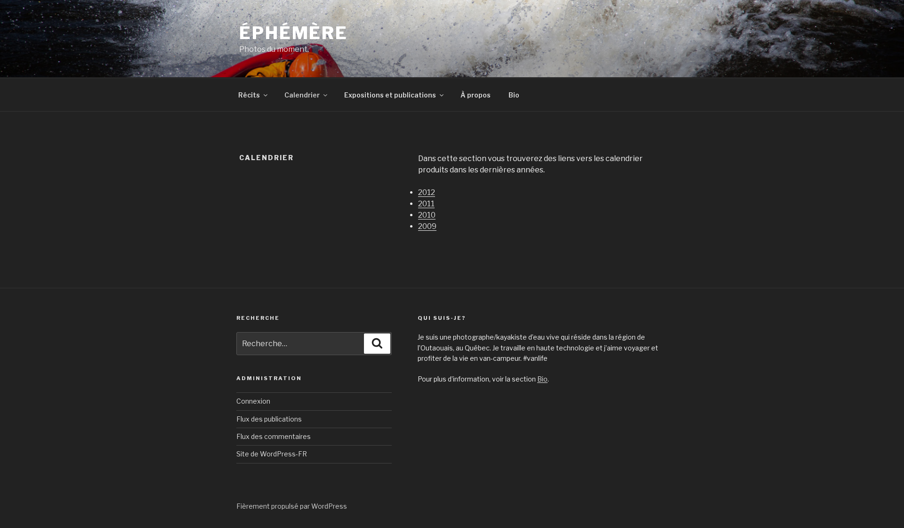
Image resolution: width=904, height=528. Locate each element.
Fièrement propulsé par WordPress (291, 506)
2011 (426, 203)
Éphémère (293, 33)
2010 (427, 215)
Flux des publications (269, 419)
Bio (513, 95)
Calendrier (302, 95)
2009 (427, 226)
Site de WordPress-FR (271, 454)
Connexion (253, 401)
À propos (475, 95)
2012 (426, 192)
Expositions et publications (390, 95)
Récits (249, 95)
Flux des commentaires (273, 436)
